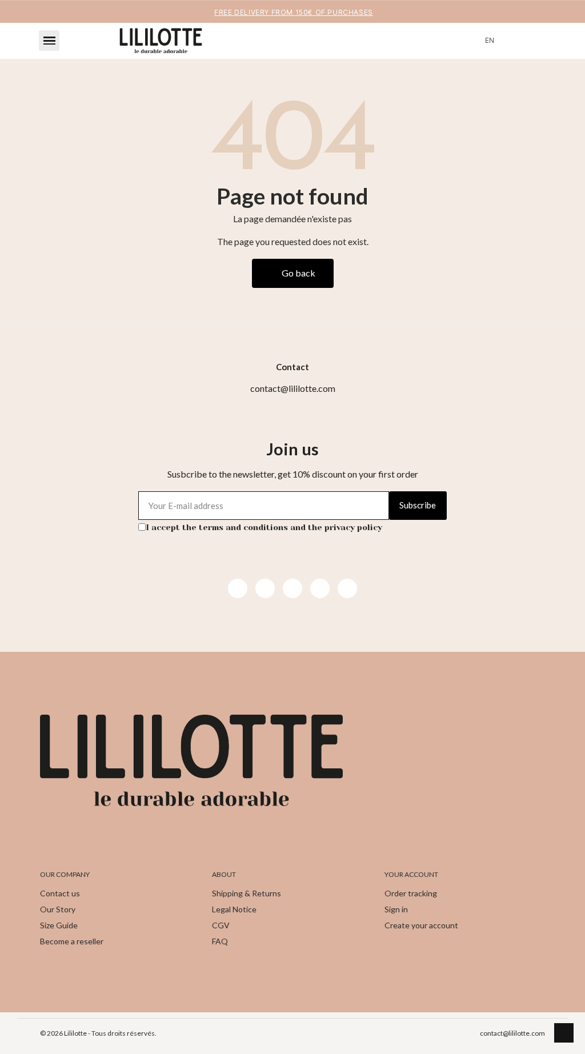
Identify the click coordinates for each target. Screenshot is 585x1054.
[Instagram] (265, 588)
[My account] (514, 41)
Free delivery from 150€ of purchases (293, 12)
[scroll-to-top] (564, 1033)
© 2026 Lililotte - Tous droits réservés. (98, 1033)
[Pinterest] (320, 588)
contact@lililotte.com (512, 1033)
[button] (49, 40)
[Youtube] (292, 588)
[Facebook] (237, 588)
